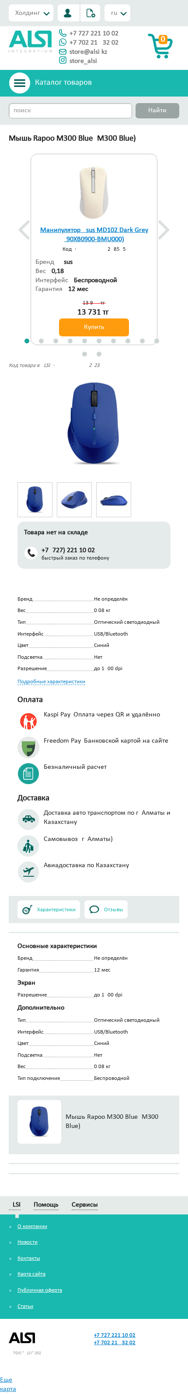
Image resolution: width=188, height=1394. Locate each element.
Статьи (25, 1306)
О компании (32, 1226)
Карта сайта (31, 1274)
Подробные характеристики (51, 682)
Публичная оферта (39, 1290)
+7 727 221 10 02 (94, 33)
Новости (27, 1242)
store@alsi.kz (88, 51)
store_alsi (83, 61)
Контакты (28, 1258)
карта (8, 1389)
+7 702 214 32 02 (94, 42)
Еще (6, 1380)
